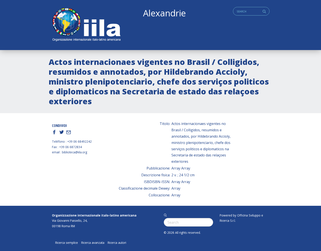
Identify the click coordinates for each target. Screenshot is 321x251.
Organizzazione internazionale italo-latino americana (94, 215)
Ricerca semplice (66, 242)
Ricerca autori (117, 242)
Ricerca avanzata (92, 242)
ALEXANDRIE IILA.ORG (86, 25)
